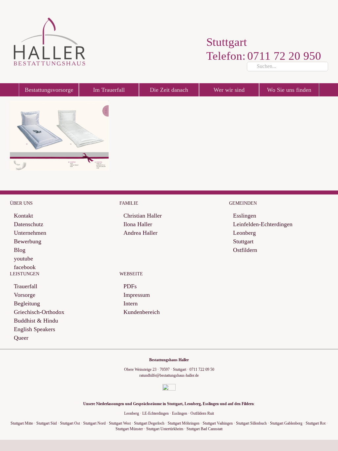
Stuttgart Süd (46, 423)
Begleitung (27, 303)
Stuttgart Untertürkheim (164, 429)
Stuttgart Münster (129, 429)
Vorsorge (24, 295)
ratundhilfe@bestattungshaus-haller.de (169, 375)
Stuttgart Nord (94, 423)
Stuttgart (243, 241)
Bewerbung (27, 241)
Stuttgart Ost (70, 423)
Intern (130, 303)
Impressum (136, 295)
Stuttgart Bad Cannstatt (204, 429)
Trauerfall (25, 286)
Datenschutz (28, 224)
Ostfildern (245, 250)
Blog (19, 250)
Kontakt (23, 216)
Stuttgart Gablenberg (286, 423)
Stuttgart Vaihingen (218, 423)
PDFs (130, 286)
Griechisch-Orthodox (39, 312)
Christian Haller (142, 216)
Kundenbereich (141, 312)
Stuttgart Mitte (22, 423)
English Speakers (34, 329)
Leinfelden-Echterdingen (262, 224)
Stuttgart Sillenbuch (251, 423)
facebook (25, 267)
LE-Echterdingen (155, 413)
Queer (21, 338)
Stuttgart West (120, 423)
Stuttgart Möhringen (183, 423)
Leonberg (244, 233)
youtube (23, 259)
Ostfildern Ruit (202, 413)
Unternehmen (30, 233)
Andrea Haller (140, 233)
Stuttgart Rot (315, 423)
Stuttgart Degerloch (149, 423)
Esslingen (244, 216)
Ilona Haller (137, 224)
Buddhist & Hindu (36, 321)
